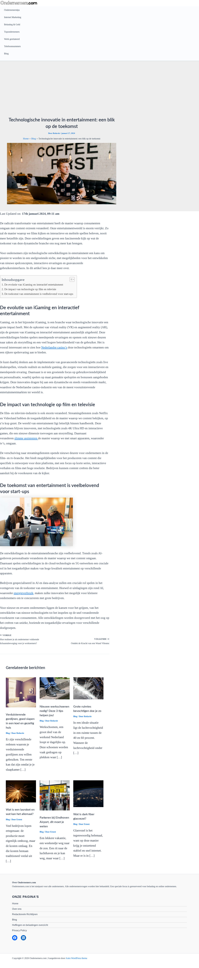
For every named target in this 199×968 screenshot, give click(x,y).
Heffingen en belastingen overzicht (30, 925)
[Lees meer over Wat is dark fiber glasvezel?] (88, 793)
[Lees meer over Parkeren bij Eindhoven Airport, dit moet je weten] (55, 795)
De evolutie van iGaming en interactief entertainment (33, 284)
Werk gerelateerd (12, 39)
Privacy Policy (19, 930)
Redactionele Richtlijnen (25, 914)
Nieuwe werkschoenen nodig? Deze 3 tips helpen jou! (54, 711)
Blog (6, 53)
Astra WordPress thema (76, 958)
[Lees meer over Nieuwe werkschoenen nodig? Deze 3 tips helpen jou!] (55, 688)
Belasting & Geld (12, 24)
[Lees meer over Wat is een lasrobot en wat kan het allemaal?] (21, 791)
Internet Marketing (12, 17)
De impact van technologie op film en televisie (30, 289)
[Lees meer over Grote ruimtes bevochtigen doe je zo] (88, 688)
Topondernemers (12, 32)
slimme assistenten (26, 438)
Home (15, 903)
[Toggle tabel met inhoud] (70, 279)
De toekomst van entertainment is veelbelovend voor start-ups (39, 293)
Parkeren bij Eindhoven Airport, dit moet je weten (54, 822)
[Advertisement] (99, 89)
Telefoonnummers (12, 46)
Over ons (16, 909)
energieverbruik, (24, 593)
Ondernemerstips (12, 10)
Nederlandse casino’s (54, 347)
